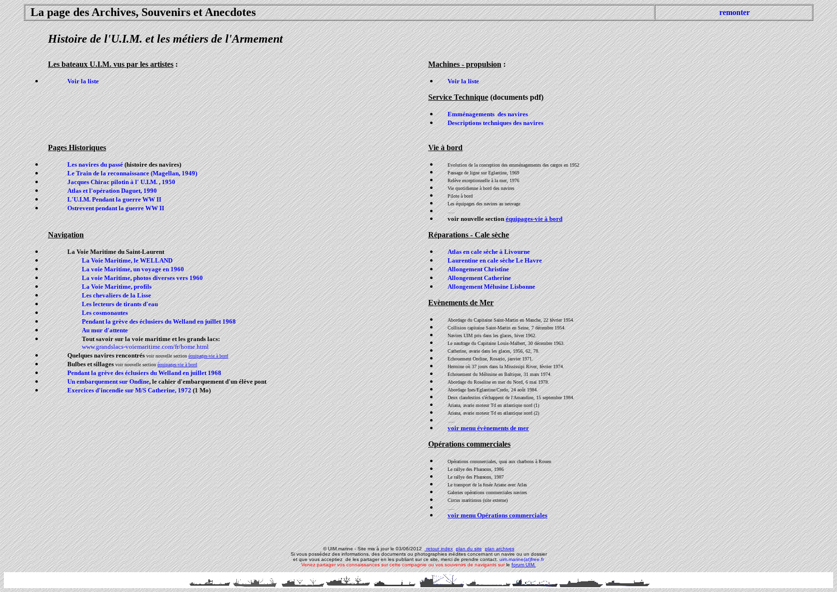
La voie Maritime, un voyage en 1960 (133, 269)
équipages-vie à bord (208, 355)
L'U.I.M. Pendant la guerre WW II (114, 199)
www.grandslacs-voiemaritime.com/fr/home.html (145, 346)
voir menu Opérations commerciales (497, 515)
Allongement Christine (478, 269)
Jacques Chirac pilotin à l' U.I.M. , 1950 (121, 182)
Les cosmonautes (105, 312)
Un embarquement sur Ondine (108, 381)
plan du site (469, 548)
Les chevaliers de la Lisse (116, 295)
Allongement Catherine (479, 277)
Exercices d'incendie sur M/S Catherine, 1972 (130, 390)
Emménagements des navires (488, 114)
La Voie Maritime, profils (117, 286)
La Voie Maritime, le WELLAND (127, 260)
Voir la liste (83, 81)
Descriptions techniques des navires (495, 122)
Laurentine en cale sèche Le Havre (495, 260)
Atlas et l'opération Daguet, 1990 (112, 190)
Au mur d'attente (105, 330)
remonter (734, 12)
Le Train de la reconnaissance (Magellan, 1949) (132, 173)
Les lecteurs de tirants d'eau (120, 304)
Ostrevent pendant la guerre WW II (115, 208)
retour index (439, 548)
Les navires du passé (95, 164)
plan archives (499, 548)
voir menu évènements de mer (488, 428)
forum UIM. (524, 564)
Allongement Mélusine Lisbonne (491, 286)
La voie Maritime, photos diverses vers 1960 (142, 277)
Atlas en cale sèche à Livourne (489, 251)
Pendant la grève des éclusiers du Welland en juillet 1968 (159, 321)
